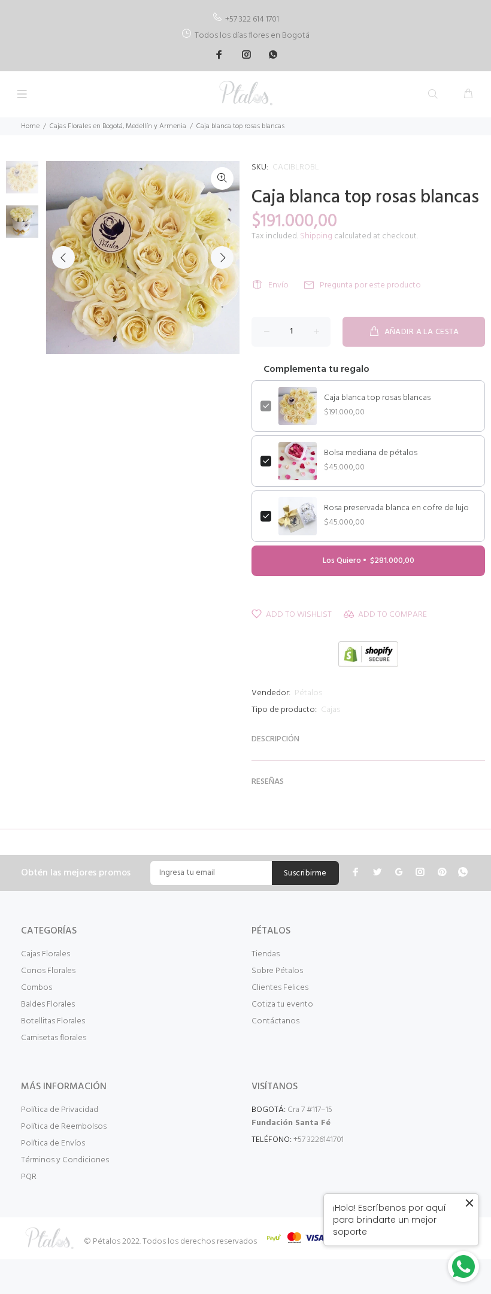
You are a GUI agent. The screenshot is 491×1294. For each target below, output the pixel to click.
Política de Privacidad (59, 1110)
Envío (278, 285)
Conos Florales (48, 971)
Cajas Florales (45, 954)
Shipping (316, 236)
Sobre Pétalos (277, 971)
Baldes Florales (48, 1004)
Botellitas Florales (53, 1021)
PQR (29, 1177)
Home (30, 126)
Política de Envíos (53, 1143)
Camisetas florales (53, 1038)
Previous (63, 257)
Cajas (330, 710)
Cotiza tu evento (282, 1004)
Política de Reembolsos (64, 1127)
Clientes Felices (279, 988)
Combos (36, 988)
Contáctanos (275, 1021)
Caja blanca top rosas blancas (377, 398)
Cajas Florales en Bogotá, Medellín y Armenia (118, 126)
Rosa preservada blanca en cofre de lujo (396, 508)
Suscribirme (305, 873)
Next (222, 257)
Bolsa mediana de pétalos (370, 453)
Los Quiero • (368, 561)
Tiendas (265, 954)
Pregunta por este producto (370, 285)
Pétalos (308, 693)
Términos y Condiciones (65, 1160)
